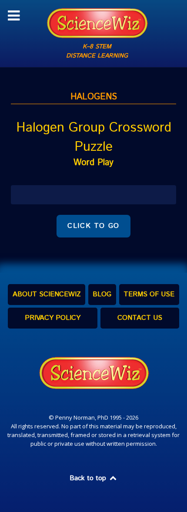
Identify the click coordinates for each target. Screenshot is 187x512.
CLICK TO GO (93, 226)
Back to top (89, 478)
